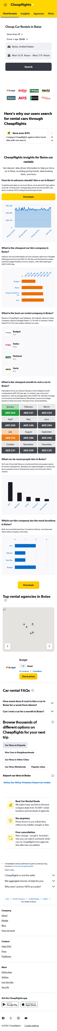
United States (34, 899)
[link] (28, 196)
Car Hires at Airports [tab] (15, 745)
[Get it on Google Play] (10, 1004)
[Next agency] (49, 646)
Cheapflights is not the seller (20, 875)
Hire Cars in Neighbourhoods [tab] (19, 752)
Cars (7, 899)
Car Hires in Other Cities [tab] (17, 759)
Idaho (45, 899)
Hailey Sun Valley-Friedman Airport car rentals (27, 782)
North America (19, 899)
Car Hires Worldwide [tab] (15, 767)
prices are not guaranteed (23, 866)
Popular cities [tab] (38, 767)
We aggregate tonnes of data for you (24, 880)
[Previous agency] (7, 646)
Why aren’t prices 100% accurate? (23, 886)
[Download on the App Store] (29, 1004)
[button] (5, 4)
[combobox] (15, 34)
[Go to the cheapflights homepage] (22, 4)
